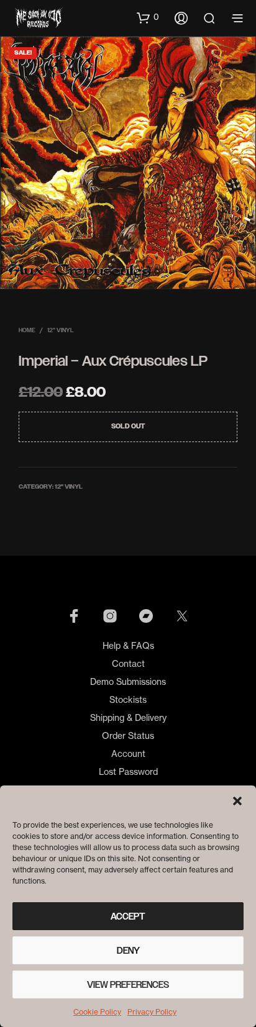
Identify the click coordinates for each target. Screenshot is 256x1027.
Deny (128, 950)
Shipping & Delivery (128, 717)
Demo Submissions (128, 681)
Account (128, 753)
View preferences (128, 984)
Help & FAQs (128, 645)
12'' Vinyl (60, 330)
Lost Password (128, 771)
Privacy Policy (151, 1011)
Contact (128, 663)
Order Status (128, 735)
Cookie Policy (97, 1011)
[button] (237, 801)
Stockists (128, 699)
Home (27, 330)
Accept (128, 916)
